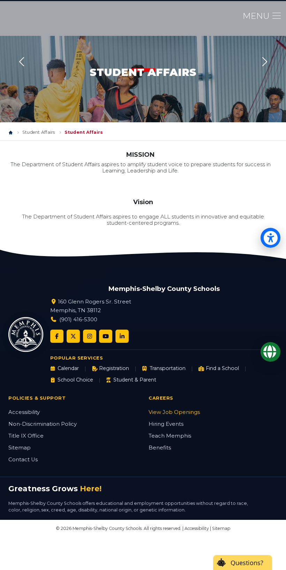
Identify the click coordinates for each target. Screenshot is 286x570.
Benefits (160, 448)
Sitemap (19, 448)
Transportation (167, 368)
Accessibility (24, 412)
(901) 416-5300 (78, 319)
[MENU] (276, 15)
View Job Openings (174, 412)
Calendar (68, 368)
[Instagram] (89, 336)
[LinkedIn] (122, 336)
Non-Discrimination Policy (42, 424)
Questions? (247, 563)
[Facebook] (56, 336)
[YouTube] (105, 336)
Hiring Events (166, 424)
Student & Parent (134, 380)
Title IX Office (26, 436)
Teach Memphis (170, 436)
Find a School (222, 368)
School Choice (75, 380)
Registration (114, 368)
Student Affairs (38, 132)
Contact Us (23, 459)
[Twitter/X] (73, 336)
